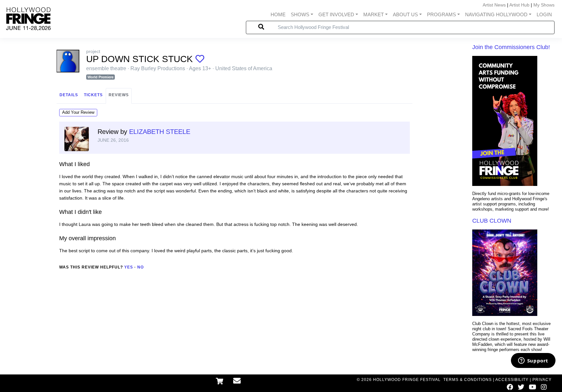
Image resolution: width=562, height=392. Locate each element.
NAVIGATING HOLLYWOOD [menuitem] (496, 14)
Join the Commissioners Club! (511, 47)
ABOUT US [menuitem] (405, 14)
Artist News (494, 4)
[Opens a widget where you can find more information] (533, 361)
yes (128, 267)
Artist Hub (519, 4)
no (140, 267)
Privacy (542, 379)
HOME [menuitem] (278, 14)
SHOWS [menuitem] (300, 14)
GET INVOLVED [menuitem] (336, 14)
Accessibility (512, 379)
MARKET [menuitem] (373, 14)
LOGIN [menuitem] (544, 14)
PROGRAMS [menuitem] (441, 14)
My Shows (544, 4)
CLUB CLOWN (491, 220)
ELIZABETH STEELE (159, 131)
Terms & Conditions (467, 379)
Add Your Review (78, 112)
